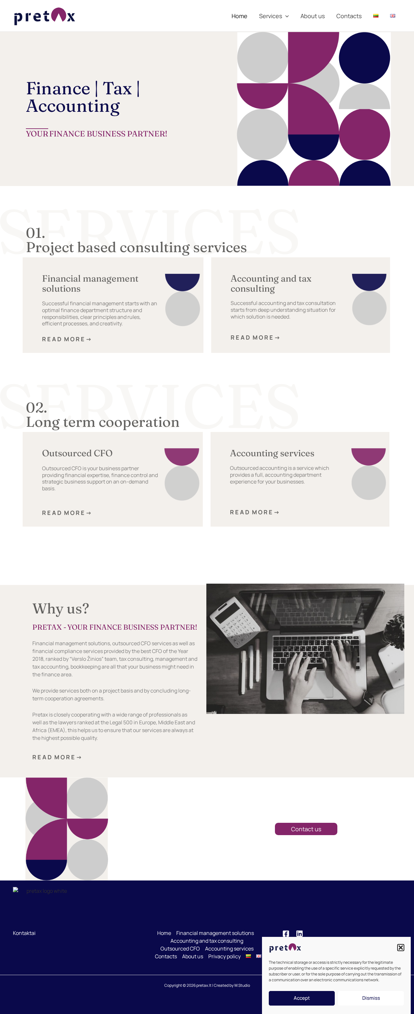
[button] (401, 947)
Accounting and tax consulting (271, 283)
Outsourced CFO (77, 453)
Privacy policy (224, 956)
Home (239, 16)
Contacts (349, 16)
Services (270, 16)
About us (312, 16)
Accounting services (272, 453)
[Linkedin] (299, 933)
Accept (302, 998)
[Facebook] (285, 933)
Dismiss (371, 998)
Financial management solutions (90, 283)
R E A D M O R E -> (75, 339)
